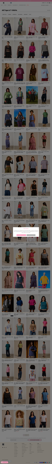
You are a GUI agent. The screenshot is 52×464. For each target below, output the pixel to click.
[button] (4, 462)
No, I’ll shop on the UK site (31, 235)
